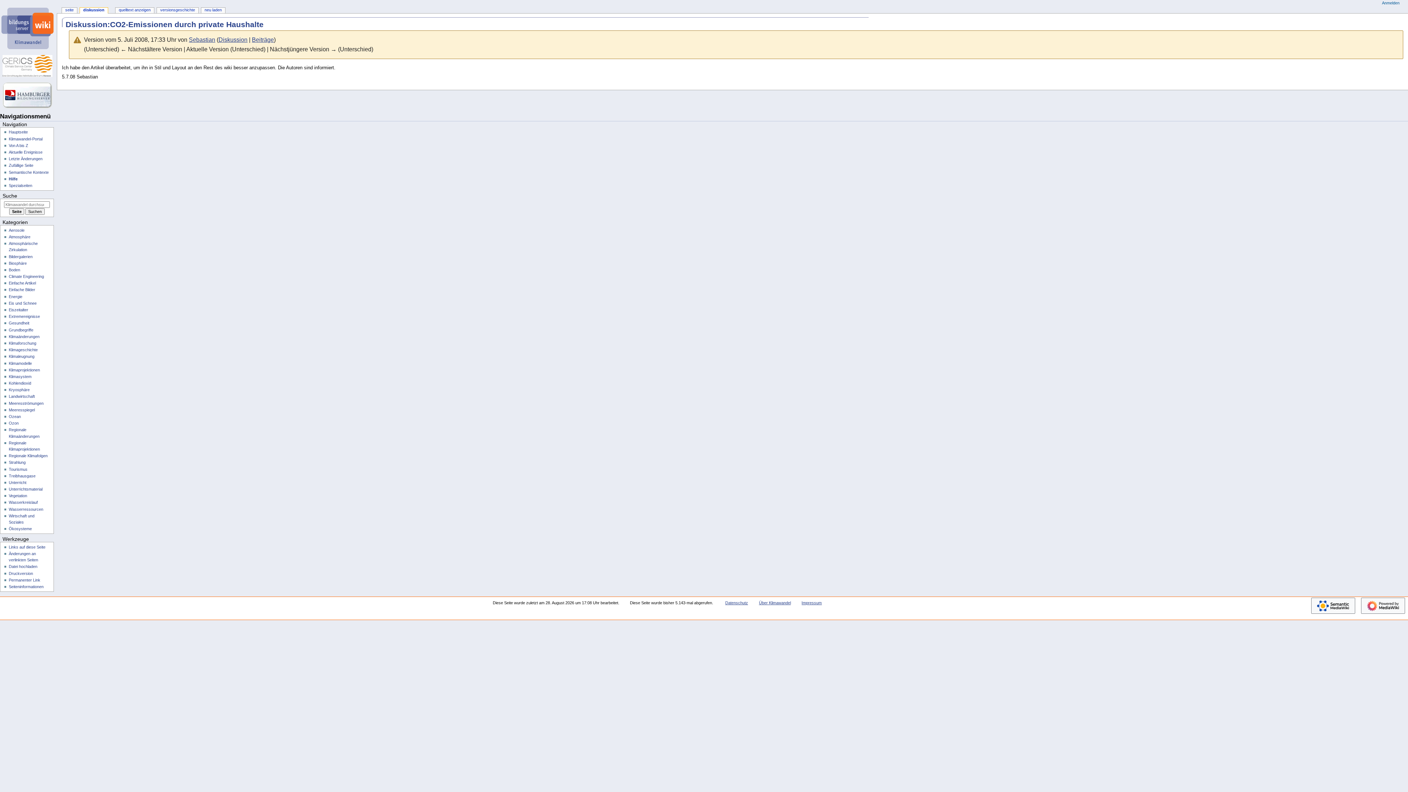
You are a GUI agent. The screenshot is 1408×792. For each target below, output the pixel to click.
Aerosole (17, 230)
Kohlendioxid (20, 383)
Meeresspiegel (22, 410)
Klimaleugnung (21, 356)
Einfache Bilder (22, 289)
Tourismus (18, 469)
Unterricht (17, 482)
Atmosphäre (19, 237)
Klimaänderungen (24, 336)
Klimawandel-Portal (26, 139)
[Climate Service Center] (28, 66)
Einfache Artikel (22, 283)
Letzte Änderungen (26, 159)
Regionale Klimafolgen (28, 456)
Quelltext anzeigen (135, 10)
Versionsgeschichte (177, 10)
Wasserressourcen (26, 509)
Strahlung (17, 462)
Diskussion (233, 40)
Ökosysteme (20, 529)
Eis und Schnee (23, 303)
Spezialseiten (20, 185)
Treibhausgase (22, 476)
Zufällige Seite (21, 165)
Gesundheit (19, 323)
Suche (10, 196)
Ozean (15, 416)
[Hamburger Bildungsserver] (28, 95)
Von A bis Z (18, 145)
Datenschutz (736, 603)
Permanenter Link (24, 580)
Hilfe (13, 179)
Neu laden (213, 10)
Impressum (812, 603)
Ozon (14, 423)
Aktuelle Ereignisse (26, 152)
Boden (14, 270)
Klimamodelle (20, 363)
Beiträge (263, 40)
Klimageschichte (23, 350)
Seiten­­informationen (26, 586)
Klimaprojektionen (24, 370)
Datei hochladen (23, 566)
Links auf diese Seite (27, 547)
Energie (15, 296)
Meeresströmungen (26, 403)
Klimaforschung (22, 343)
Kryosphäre (19, 390)
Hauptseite (18, 132)
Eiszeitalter (18, 310)
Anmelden (1391, 3)
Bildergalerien (21, 256)
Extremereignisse (24, 316)
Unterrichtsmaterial (26, 489)
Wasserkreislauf (23, 502)
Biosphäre (18, 263)
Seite (69, 10)
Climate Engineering (26, 276)
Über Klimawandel (775, 603)
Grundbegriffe (21, 330)
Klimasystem (20, 376)
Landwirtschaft (22, 396)
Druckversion (21, 573)
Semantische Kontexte (29, 172)
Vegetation (18, 496)
